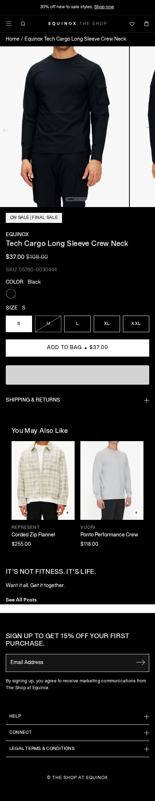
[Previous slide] (6, 128)
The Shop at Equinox (80, 778)
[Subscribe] (140, 662)
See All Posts (21, 599)
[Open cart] (146, 24)
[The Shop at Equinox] (77, 24)
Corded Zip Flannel (33, 535)
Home (12, 39)
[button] (64, 126)
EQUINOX (17, 235)
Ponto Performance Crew (109, 535)
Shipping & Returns (33, 400)
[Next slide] (149, 128)
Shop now (104, 7)
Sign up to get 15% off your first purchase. (67, 640)
